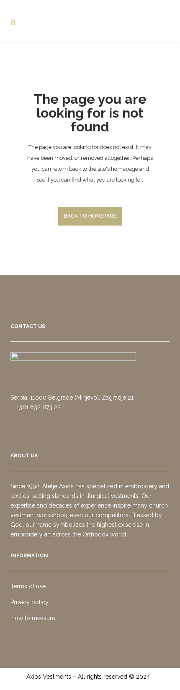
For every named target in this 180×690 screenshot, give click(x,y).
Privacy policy (29, 602)
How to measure (32, 618)
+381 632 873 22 (38, 407)
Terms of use (28, 586)
